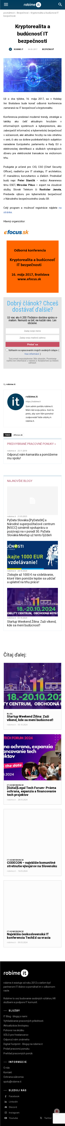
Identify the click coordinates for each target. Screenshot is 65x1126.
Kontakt (7, 1072)
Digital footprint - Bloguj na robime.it (23, 1044)
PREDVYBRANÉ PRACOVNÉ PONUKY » (31, 444)
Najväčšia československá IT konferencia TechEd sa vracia (28, 935)
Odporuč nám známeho (16, 1039)
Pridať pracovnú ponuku (16, 1048)
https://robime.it (33, 401)
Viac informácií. (32, 354)
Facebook (14, 1096)
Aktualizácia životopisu (16, 1025)
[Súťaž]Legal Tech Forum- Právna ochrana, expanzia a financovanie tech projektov (31, 791)
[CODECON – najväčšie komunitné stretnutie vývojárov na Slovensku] (32, 832)
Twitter (48, 1118)
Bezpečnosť (22, 12)
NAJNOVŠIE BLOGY (19, 481)
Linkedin (13, 1101)
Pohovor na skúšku (13, 1030)
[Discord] (5, 1107)
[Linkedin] (5, 1102)
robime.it (18, 49)
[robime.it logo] (32, 5)
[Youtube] (5, 1118)
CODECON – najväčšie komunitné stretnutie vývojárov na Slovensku (32, 864)
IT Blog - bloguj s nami (15, 1016)
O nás (6, 1067)
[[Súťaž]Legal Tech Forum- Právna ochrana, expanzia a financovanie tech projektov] (32, 757)
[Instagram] (5, 1113)
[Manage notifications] (57, 1111)
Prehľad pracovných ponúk (18, 1053)
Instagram (14, 1112)
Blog (10, 714)
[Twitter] (41, 1118)
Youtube (13, 1118)
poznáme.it (9, 12)
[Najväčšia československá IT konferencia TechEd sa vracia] (32, 904)
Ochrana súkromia (13, 1077)
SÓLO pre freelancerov (15, 1034)
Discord (13, 1107)
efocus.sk (18, 435)
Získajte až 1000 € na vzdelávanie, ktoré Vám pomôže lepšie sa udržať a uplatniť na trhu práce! (31, 578)
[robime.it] (11, 49)
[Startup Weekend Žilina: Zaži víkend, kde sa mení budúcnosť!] (32, 602)
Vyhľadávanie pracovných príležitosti (23, 1020)
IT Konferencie (15, 785)
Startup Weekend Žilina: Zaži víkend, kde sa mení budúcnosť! (31, 623)
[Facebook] (5, 1096)
